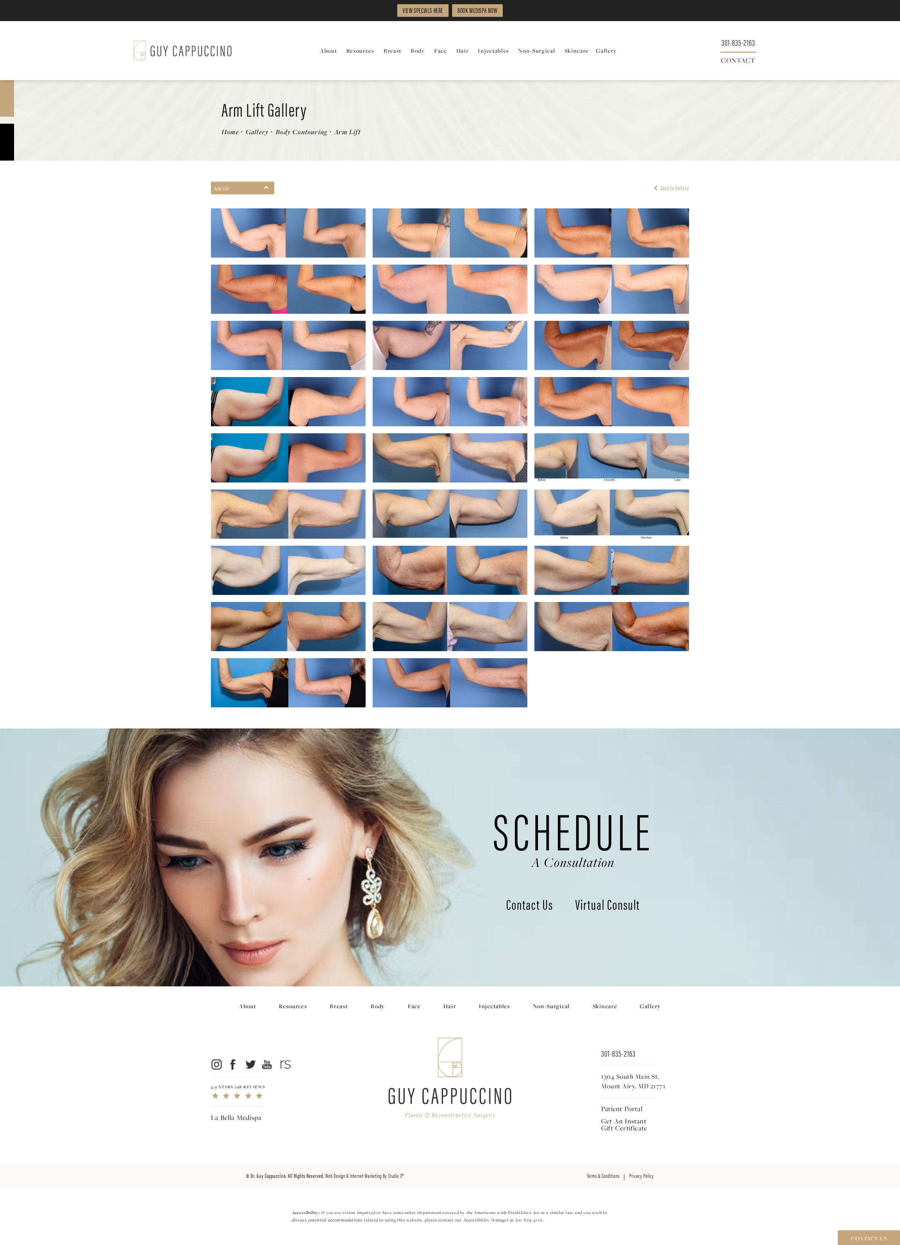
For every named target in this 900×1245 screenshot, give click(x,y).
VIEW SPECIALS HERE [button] (423, 10)
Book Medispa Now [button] (477, 10)
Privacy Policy (641, 1176)
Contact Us (529, 905)
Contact (738, 60)
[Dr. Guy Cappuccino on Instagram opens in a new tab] (216, 1064)
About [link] (328, 50)
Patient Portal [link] (622, 1108)
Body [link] (418, 50)
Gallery (257, 132)
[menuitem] (329, 50)
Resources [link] (360, 50)
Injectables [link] (493, 50)
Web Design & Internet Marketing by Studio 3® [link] (364, 1176)
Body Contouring (301, 132)
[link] (738, 42)
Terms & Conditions (603, 1176)
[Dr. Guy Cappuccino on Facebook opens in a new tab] (233, 1064)
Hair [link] (462, 50)
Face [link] (440, 50)
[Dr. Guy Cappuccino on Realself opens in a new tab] (284, 1064)
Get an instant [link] (624, 1124)
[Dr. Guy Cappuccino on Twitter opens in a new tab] (250, 1064)
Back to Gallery (674, 188)
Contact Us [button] (869, 1238)
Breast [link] (392, 50)
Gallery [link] (606, 50)
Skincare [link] (577, 50)
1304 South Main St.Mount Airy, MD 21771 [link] (633, 1081)
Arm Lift (347, 132)
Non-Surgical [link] (536, 50)
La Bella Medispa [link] (236, 1117)
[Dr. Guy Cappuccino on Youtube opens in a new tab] (267, 1064)
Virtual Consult (607, 905)
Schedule (573, 835)
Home (230, 132)
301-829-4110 (528, 1220)
